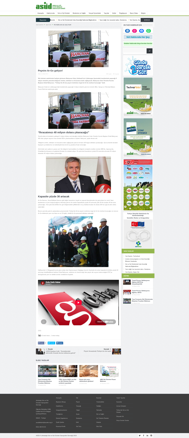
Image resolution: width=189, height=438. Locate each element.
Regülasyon (123, 13)
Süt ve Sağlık (100, 414)
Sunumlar (119, 402)
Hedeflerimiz (59, 406)
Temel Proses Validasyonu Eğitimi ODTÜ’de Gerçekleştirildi (141, 282)
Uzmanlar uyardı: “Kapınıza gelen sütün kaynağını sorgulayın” (139, 20)
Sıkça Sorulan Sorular (122, 420)
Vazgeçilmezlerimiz (61, 410)
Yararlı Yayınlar (120, 398)
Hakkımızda (51, 13)
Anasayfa (41, 13)
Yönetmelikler (100, 402)
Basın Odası (134, 13)
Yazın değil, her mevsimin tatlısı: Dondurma (85, 20)
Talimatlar (99, 410)
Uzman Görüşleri (121, 406)
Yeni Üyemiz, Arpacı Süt (109, 20)
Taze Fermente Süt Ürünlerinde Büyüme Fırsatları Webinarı (45, 381)
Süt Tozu (78, 426)
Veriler (114, 13)
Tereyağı (78, 406)
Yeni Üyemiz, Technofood (132, 256)
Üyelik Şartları (60, 422)
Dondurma (79, 418)
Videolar (98, 422)
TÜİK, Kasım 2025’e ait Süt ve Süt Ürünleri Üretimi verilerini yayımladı (67, 381)
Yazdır (110, 74)
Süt (77, 398)
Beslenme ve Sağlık (79, 13)
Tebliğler (98, 406)
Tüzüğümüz (59, 414)
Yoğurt (78, 410)
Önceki (50, 349)
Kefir (77, 422)
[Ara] (149, 50)
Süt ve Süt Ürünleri (64, 13)
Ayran (77, 414)
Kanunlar (98, 398)
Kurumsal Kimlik (60, 426)
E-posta (117, 74)
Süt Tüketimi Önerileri (102, 418)
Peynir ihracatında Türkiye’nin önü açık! (97, 351)
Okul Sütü (99, 426)
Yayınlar (106, 13)
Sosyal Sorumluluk (95, 13)
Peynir (78, 402)
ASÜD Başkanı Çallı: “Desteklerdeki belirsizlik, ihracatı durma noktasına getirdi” (61, 352)
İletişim (143, 13)
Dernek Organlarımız (62, 418)
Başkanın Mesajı (61, 402)
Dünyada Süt (120, 416)
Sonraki (106, 349)
